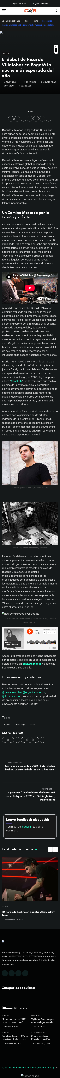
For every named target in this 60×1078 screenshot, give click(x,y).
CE (56, 1067)
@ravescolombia (12, 692)
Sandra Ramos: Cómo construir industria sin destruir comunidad (15, 1039)
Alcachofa (16, 381)
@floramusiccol (11, 696)
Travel (32, 724)
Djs (33, 1032)
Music (7, 724)
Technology (20, 724)
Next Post (47, 789)
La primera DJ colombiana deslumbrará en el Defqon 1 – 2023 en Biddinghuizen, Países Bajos (30, 796)
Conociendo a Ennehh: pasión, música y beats (41, 1039)
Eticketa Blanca (31, 663)
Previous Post (15, 762)
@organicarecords (34, 692)
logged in (26, 826)
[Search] (56, 10)
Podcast (6, 1015)
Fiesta (5, 907)
